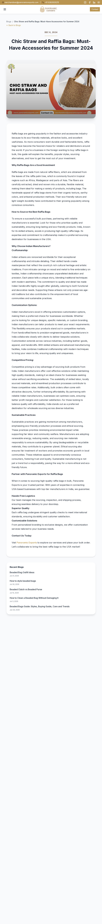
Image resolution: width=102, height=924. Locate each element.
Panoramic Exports (27, 542)
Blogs (8, 21)
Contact (95, 9)
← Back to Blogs (13, 25)
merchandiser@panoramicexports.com (21, 2)
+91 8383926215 (52, 2)
